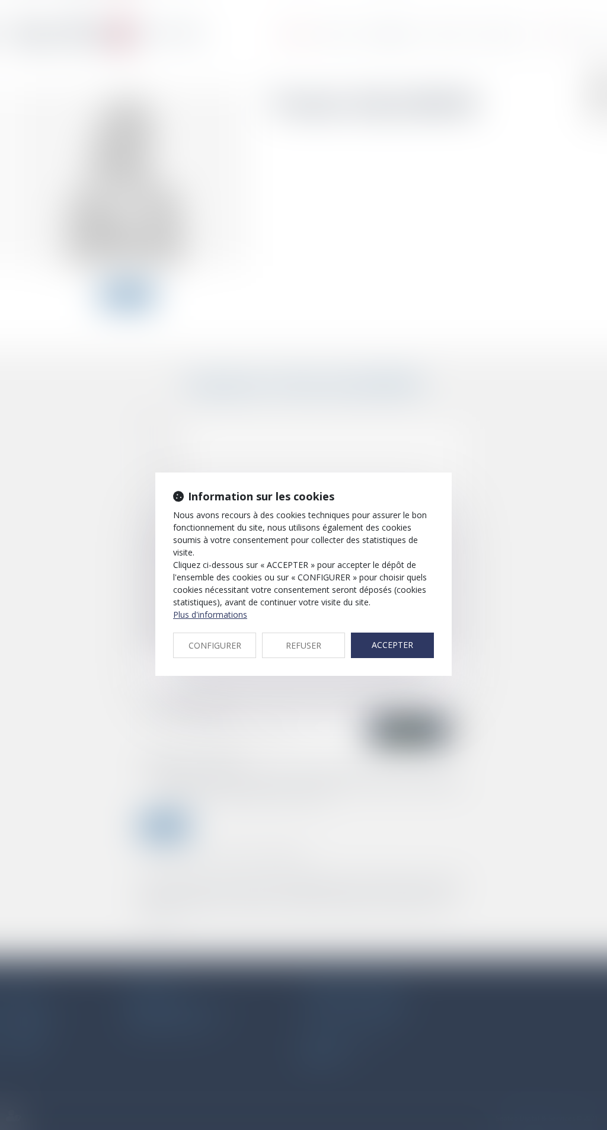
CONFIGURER (215, 645)
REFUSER (303, 645)
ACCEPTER (392, 644)
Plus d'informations (210, 614)
